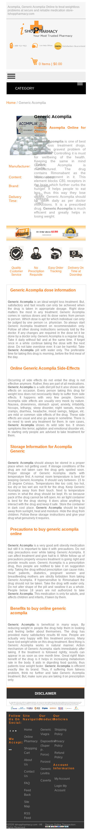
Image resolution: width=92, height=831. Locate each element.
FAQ (27, 783)
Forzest (45, 761)
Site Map (27, 804)
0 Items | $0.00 (50, 64)
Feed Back (27, 792)
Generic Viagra (45, 732)
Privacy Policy (59, 743)
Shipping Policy (60, 732)
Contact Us (29, 774)
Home (11, 103)
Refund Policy (59, 755)
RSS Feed (27, 816)
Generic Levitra (45, 771)
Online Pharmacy (31, 739)
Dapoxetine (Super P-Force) (48, 748)
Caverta (45, 780)
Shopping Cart (30, 751)
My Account (62, 778)
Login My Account (60, 788)
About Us (28, 762)
